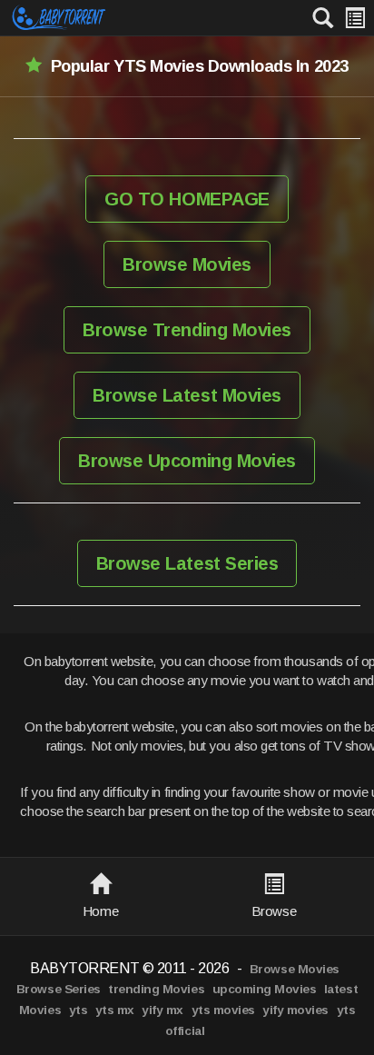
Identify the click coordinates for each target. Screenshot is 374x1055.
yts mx (114, 1010)
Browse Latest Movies (186, 395)
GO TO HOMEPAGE (186, 199)
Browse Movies (187, 264)
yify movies (295, 1010)
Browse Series (58, 989)
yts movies (223, 1010)
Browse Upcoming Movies (186, 461)
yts (78, 1010)
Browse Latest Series (187, 563)
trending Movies (156, 989)
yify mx (162, 1010)
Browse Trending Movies (186, 330)
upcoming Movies (264, 989)
